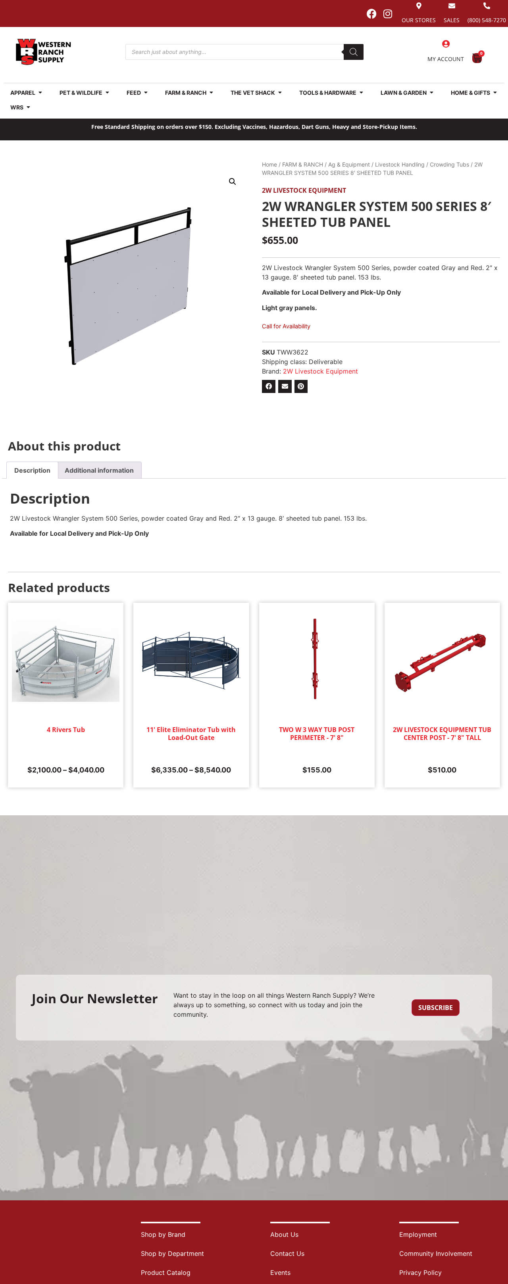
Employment (418, 1234)
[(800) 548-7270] (486, 5)
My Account (445, 59)
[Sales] (451, 5)
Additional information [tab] (99, 470)
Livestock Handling (400, 164)
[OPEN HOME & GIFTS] (495, 92)
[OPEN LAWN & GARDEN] (431, 92)
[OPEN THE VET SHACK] (280, 92)
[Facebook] (371, 13)
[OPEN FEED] (145, 92)
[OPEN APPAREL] (40, 92)
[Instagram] (388, 13)
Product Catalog (165, 1272)
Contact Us (287, 1253)
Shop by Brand (163, 1234)
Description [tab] (32, 470)
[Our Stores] (419, 5)
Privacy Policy (420, 1272)
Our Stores (419, 20)
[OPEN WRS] (28, 107)
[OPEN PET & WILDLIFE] (107, 92)
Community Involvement (435, 1253)
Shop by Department (172, 1253)
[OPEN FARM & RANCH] (211, 92)
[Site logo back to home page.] (43, 52)
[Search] (354, 52)
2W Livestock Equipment (304, 190)
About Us (284, 1234)
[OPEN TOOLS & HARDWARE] (361, 92)
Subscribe (435, 1007)
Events (280, 1272)
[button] (232, 181)
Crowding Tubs (449, 164)
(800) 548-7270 (487, 20)
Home (269, 164)
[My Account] (446, 44)
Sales (452, 20)
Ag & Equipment (349, 164)
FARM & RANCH (302, 164)
